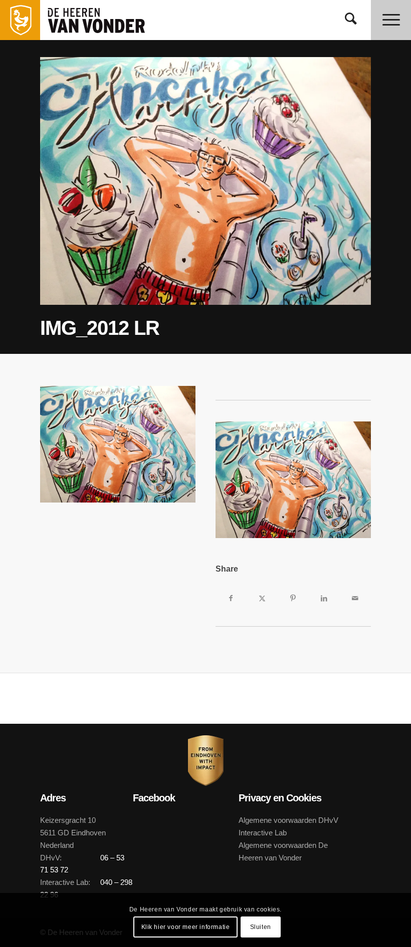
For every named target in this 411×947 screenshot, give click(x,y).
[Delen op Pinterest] (293, 598)
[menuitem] (351, 20)
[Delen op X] (262, 598)
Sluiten (260, 926)
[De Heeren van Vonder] (107, 20)
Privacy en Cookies (280, 797)
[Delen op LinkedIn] (324, 598)
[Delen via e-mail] (355, 598)
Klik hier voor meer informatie (185, 926)
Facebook (154, 797)
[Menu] (391, 20)
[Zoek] (351, 20)
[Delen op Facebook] (231, 598)
